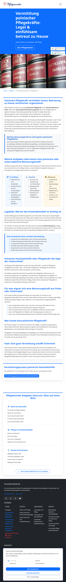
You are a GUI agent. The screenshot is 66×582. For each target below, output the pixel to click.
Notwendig (13, 561)
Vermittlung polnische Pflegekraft (9, 528)
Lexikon (11, 91)
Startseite (8, 510)
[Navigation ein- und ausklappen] (60, 4)
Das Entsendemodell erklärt (15, 416)
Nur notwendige (33, 577)
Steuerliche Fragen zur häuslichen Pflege (53, 519)
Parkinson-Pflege (12, 436)
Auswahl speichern (33, 573)
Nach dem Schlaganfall (14, 439)
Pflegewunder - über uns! (13, 494)
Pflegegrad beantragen (14, 462)
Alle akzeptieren (33, 569)
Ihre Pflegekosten (25, 47)
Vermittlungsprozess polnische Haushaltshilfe (21, 376)
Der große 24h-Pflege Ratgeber (16, 410)
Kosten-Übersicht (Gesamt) (15, 459)
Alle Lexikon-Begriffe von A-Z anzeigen (34, 471)
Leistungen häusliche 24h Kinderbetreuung (39, 521)
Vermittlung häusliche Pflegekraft (9, 515)
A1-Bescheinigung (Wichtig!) (15, 419)
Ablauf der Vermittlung (14, 413)
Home (5, 91)
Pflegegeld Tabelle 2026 (14, 454)
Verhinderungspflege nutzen (15, 456)
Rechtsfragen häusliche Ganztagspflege (53, 512)
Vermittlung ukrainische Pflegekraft (9, 521)
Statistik (37, 561)
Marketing (13, 563)
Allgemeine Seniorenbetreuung (16, 442)
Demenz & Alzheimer (13, 433)
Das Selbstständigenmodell (15, 421)
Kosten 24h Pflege (25, 510)
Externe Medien (40, 563)
